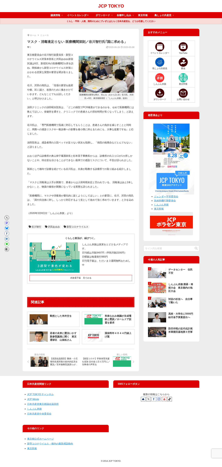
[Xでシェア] (7, 217)
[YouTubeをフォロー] (164, 399)
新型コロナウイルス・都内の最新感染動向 (50, 443)
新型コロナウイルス (77, 226)
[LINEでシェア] (7, 244)
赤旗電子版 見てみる (80, 278)
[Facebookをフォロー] (153, 399)
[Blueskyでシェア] (7, 228)
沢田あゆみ (54, 226)
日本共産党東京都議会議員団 (43, 404)
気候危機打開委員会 (165, 200)
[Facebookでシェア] (7, 233)
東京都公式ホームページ (40, 439)
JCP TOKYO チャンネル (40, 394)
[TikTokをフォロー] (169, 399)
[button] (7, 249)
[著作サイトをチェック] (143, 399)
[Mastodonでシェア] (7, 223)
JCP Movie (33, 399)
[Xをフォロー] (148, 399)
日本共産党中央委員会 (39, 413)
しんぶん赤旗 (161, 204)
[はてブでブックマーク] (7, 239)
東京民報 (159, 208)
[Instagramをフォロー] (159, 399)
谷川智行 (36, 226)
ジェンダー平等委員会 (166, 196)
